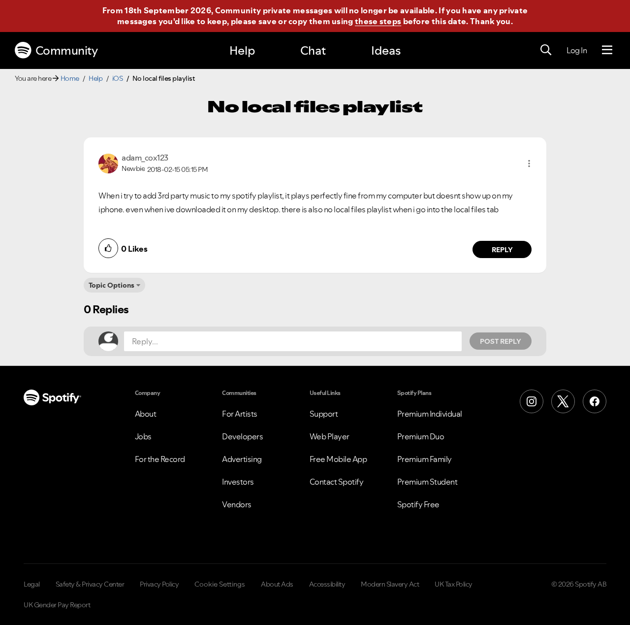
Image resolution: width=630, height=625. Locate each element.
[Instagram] (531, 401)
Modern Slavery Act (390, 584)
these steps (378, 21)
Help (242, 50)
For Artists (239, 413)
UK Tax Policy (453, 584)
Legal (32, 584)
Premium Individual (429, 413)
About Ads (277, 584)
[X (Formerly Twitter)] (563, 401)
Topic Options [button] (111, 285)
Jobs (143, 436)
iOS (117, 78)
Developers (242, 436)
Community (66, 50)
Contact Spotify (337, 481)
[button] (529, 163)
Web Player (329, 436)
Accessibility (327, 584)
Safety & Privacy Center (90, 584)
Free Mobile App (338, 459)
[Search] (545, 50)
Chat (313, 50)
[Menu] (607, 50)
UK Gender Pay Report (57, 604)
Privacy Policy (159, 584)
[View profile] (108, 162)
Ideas (386, 50)
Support (324, 413)
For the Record (160, 459)
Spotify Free (418, 504)
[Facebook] (594, 401)
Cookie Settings (219, 584)
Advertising (242, 459)
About (146, 413)
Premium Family (424, 459)
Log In (577, 50)
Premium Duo (420, 436)
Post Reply (500, 341)
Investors (238, 481)
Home (70, 78)
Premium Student (427, 481)
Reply (502, 250)
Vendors (237, 504)
